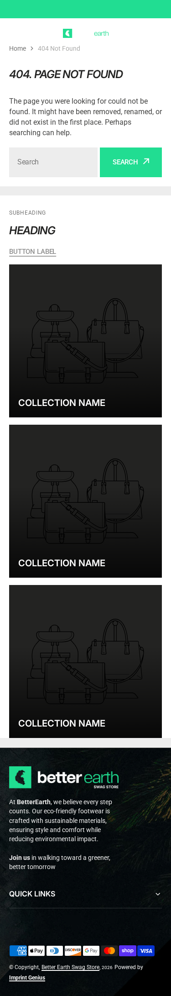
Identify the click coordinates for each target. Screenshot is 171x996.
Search (125, 162)
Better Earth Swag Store (70, 967)
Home (17, 48)
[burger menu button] (14, 33)
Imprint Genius (27, 978)
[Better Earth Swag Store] (86, 33)
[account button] (138, 33)
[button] (156, 33)
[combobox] (53, 162)
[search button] (32, 33)
